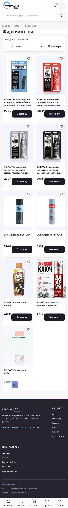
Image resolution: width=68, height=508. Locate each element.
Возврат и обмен (9, 462)
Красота (55, 423)
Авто (54, 414)
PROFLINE (10, 409)
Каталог (17, 25)
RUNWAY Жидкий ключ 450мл (15, 372)
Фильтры (56, 46)
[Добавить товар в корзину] (22, 114)
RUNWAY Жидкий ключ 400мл (15, 304)
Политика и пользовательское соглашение (19, 488)
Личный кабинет (9, 471)
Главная (6, 25)
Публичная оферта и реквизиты (15, 492)
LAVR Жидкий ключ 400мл (49, 234)
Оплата (5, 457)
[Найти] (62, 15)
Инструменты (58, 436)
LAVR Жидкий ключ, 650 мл (17, 234)
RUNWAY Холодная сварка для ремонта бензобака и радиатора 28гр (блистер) (17, 102)
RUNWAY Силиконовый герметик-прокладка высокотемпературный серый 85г (16, 170)
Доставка (6, 453)
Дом (54, 427)
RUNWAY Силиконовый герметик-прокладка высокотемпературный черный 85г (48, 170)
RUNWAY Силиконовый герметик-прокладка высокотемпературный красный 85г (48, 102)
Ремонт (55, 432)
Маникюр (56, 418)
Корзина (6, 466)
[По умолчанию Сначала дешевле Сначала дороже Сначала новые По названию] (24, 46)
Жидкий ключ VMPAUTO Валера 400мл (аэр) (48, 304)
